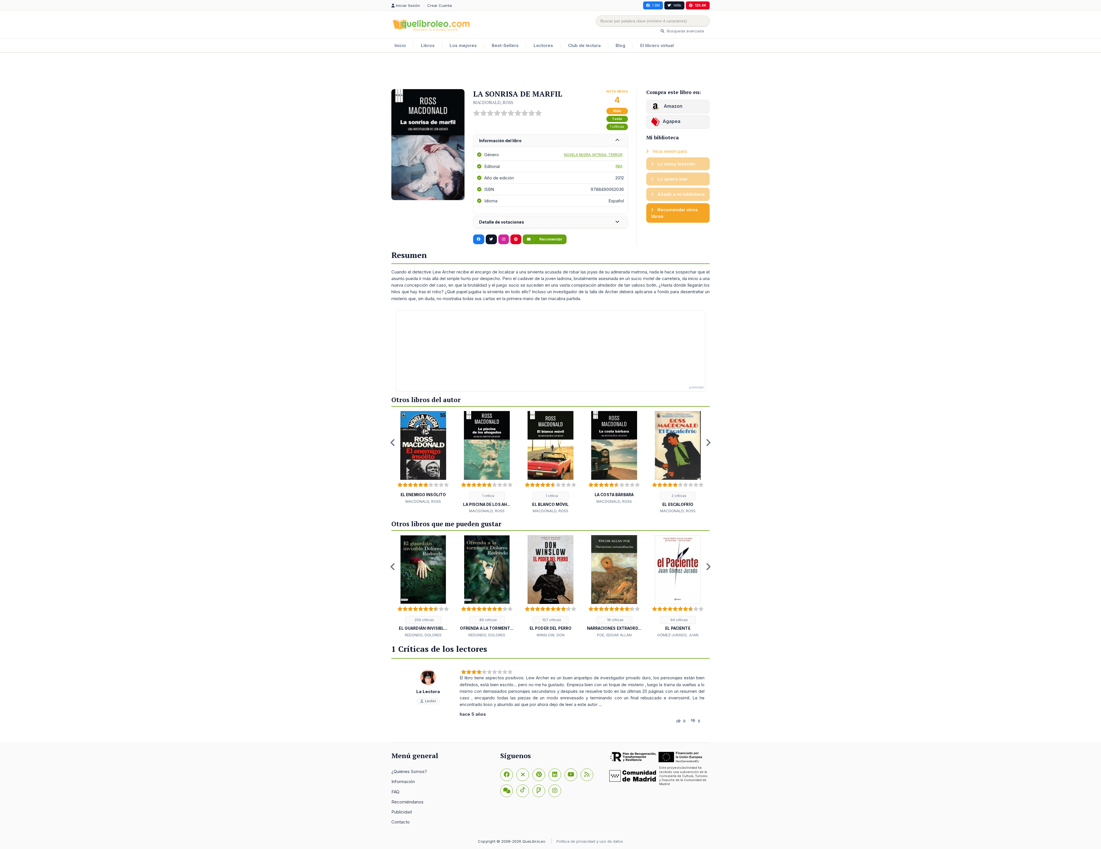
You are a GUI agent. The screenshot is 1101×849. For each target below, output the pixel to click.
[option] (423, 457)
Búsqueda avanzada (685, 31)
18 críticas (615, 620)
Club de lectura (584, 45)
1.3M (656, 5)
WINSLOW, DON (550, 635)
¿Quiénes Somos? (409, 771)
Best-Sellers (505, 45)
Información (403, 781)
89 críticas (488, 620)
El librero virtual (657, 45)
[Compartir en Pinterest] (515, 239)
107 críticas (551, 620)
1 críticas (617, 126)
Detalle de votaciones (501, 222)
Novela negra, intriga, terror (593, 154)
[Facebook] (506, 774)
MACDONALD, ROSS (493, 102)
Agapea (671, 121)
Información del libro (500, 140)
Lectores (543, 45)
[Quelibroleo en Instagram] (503, 239)
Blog (620, 45)
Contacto (400, 822)
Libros (428, 45)
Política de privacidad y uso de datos (590, 841)
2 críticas (678, 496)
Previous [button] (393, 442)
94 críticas (678, 620)
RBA (619, 166)
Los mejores (463, 45)
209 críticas (424, 620)
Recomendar (550, 239)
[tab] (550, 141)
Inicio (400, 45)
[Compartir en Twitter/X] (491, 239)
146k (677, 5)
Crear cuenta (439, 5)
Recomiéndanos (407, 802)
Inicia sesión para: (669, 151)
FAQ (395, 792)
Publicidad (401, 812)
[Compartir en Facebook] (478, 239)
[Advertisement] (550, 71)
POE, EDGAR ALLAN (614, 635)
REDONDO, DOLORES (423, 635)
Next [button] (708, 442)
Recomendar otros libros (674, 213)
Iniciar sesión (408, 5)
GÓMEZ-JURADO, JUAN (677, 635)
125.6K (700, 5)
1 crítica (487, 496)
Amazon (672, 106)
